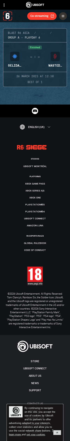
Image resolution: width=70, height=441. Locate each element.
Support (35, 390)
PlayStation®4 (35, 211)
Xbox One (35, 197)
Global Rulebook (35, 243)
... (43, 33)
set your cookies (35, 434)
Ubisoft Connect (35, 368)
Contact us (35, 403)
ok (57, 432)
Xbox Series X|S (35, 190)
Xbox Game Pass (35, 183)
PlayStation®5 (35, 204)
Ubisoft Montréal (35, 166)
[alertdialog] (35, 422)
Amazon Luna (35, 225)
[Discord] (35, 111)
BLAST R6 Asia (19, 33)
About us (35, 375)
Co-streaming (39, 16)
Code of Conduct (35, 250)
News (35, 383)
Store (35, 361)
